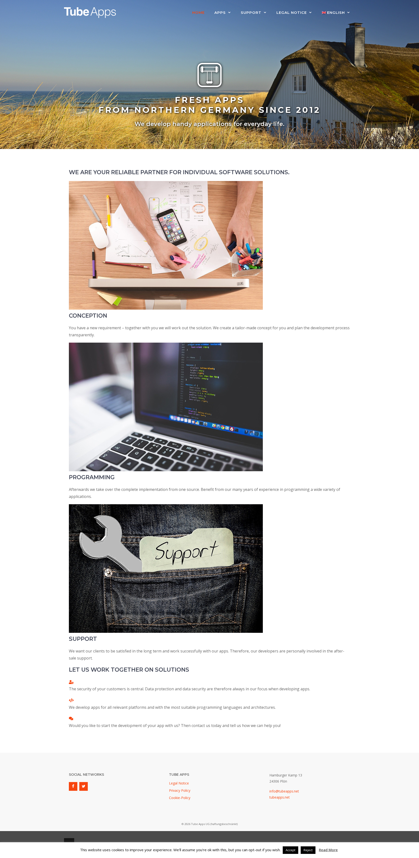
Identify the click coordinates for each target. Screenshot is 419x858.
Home (198, 12)
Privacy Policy (179, 790)
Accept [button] (290, 850)
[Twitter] (83, 786)
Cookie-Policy (179, 797)
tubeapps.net (279, 797)
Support (251, 12)
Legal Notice (291, 12)
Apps (220, 12)
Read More (328, 849)
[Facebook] (73, 786)
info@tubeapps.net (284, 791)
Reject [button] (308, 850)
